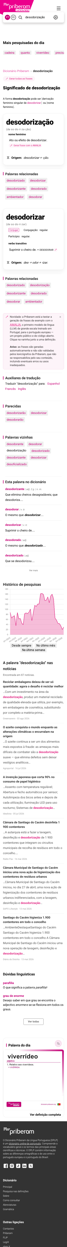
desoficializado (17, 464)
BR (13, 17)
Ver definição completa (45, 1114)
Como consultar (11, 1200)
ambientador (15, 197)
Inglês (22, 389)
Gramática (8, 1209)
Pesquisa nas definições (15, 1191)
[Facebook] (6, 1167)
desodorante (15, 444)
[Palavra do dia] (58, 1043)
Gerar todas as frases (20, 78)
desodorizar (38, 180)
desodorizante (16, 188)
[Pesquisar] (20, 17)
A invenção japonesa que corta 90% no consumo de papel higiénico (29, 779)
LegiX (6, 1242)
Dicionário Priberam (16, 71)
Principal (7, 1187)
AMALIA (15, 324)
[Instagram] (12, 1167)
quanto (25, 52)
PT (7, 17)
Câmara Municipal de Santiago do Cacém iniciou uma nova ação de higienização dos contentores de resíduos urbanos (31, 872)
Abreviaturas (9, 1205)
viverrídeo (42, 52)
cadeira (9, 52)
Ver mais (33, 570)
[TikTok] (18, 1167)
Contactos (8, 1228)
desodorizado (16, 180)
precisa (60, 52)
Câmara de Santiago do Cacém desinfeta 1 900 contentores (31, 825)
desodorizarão (16, 413)
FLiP (5, 1237)
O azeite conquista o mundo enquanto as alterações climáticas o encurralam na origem (30, 731)
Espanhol (53, 383)
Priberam (8, 1233)
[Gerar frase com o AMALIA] (56, 250)
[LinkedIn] (24, 1167)
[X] (31, 1167)
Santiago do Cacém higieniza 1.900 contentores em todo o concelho (26, 920)
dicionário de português (25, 1143)
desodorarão (15, 419)
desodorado (39, 188)
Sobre (6, 1196)
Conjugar (13, 230)
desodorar (35, 197)
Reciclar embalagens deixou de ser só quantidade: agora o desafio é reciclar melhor (33, 684)
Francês (10, 389)
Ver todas (33, 1021)
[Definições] (56, 17)
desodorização (40, 285)
